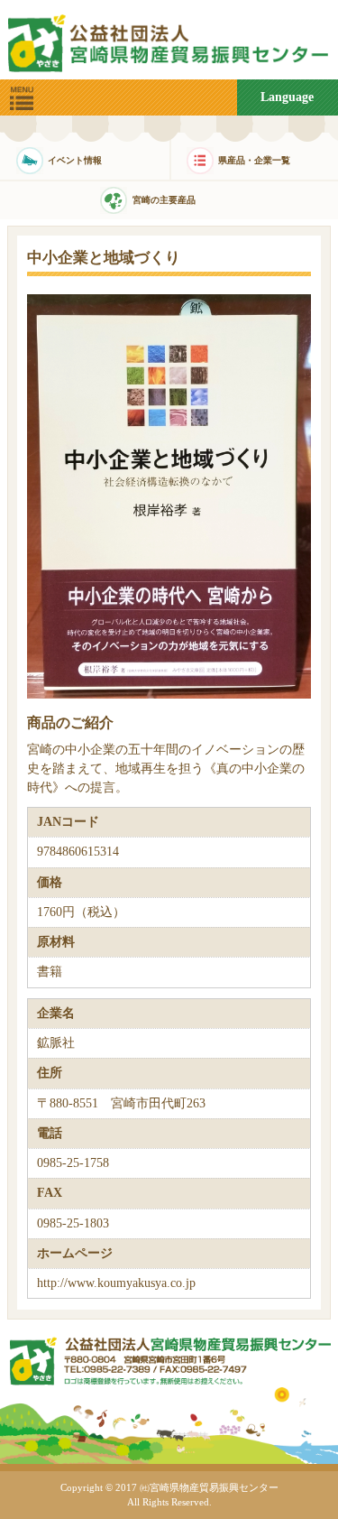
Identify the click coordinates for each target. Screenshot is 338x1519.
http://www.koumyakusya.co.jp (116, 1283)
